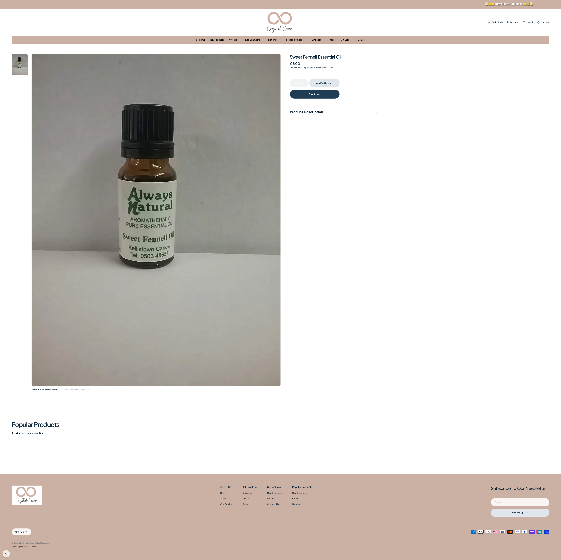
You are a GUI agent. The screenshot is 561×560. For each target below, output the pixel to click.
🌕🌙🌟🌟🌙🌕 (497, 4)
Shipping (307, 68)
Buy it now (314, 94)
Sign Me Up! (518, 512)
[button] (513, 22)
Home (34, 389)
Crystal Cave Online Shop (33, 543)
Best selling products (50, 389)
